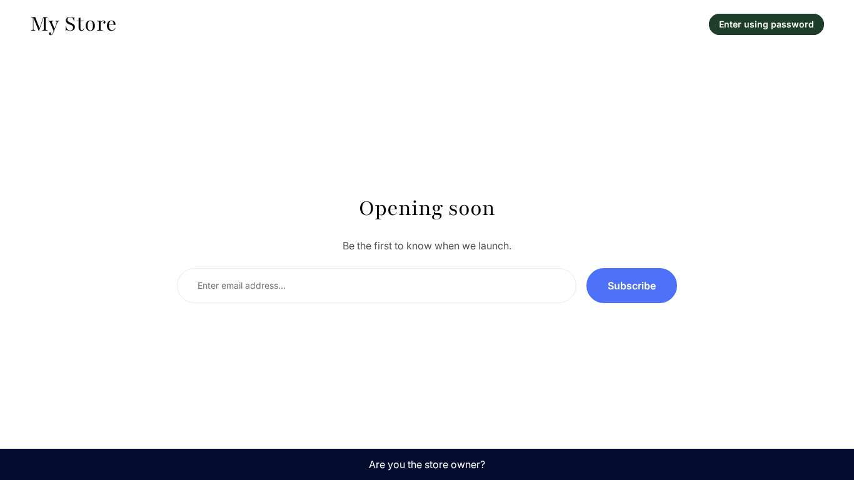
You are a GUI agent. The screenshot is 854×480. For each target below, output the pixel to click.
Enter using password (766, 24)
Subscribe (632, 285)
